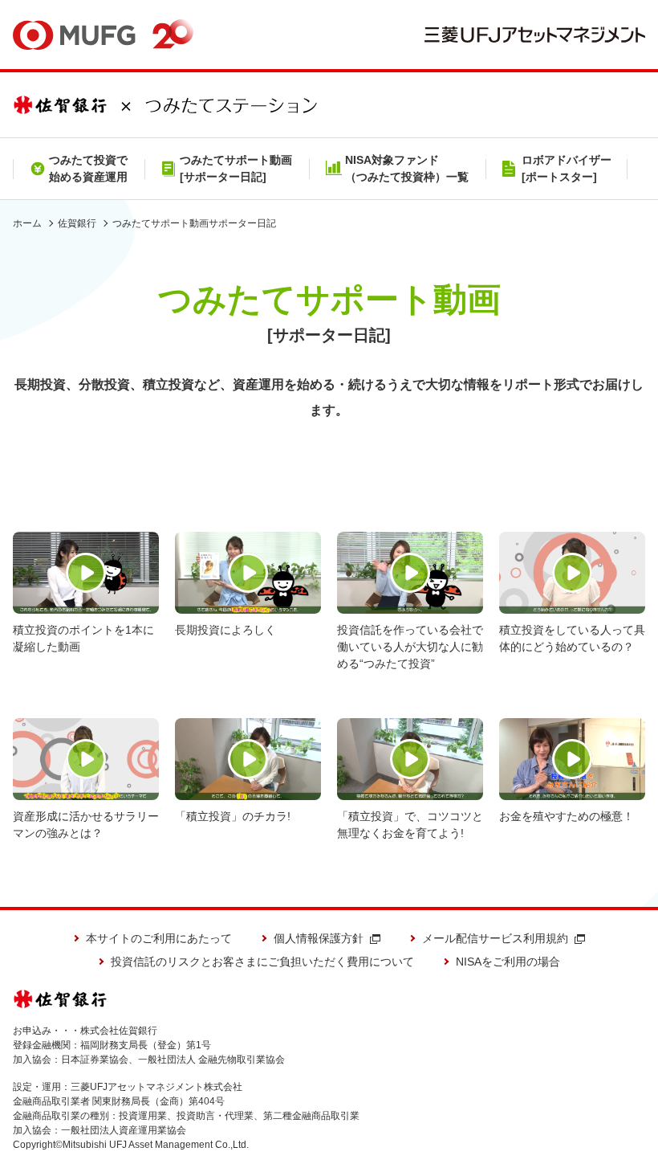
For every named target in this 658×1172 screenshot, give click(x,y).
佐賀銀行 (77, 223)
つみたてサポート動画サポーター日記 (194, 223)
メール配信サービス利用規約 (495, 938)
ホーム (27, 223)
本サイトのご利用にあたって (159, 938)
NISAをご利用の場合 (508, 961)
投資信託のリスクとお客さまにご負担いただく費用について (262, 961)
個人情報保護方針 (319, 938)
